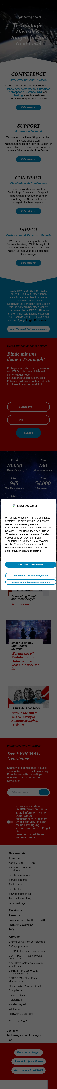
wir (49, 527)
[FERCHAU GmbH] (28, 506)
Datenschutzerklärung (27, 550)
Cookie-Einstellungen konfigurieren (30, 582)
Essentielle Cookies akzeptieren (30, 575)
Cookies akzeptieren (30, 564)
